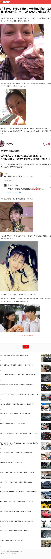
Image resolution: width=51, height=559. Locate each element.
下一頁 (25, 346)
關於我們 (2, 553)
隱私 (13, 553)
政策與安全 (7, 553)
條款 (10, 553)
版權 (15, 553)
